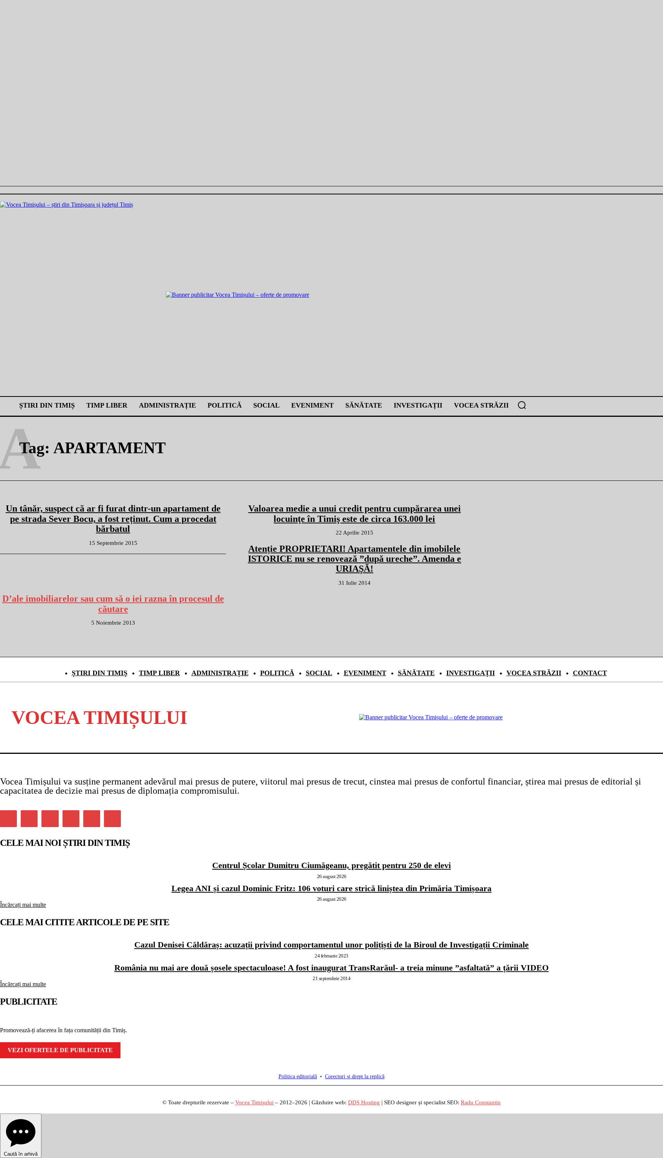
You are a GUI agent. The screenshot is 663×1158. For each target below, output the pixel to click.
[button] (522, 405)
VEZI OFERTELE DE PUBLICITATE (60, 1050)
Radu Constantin (481, 1102)
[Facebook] (8, 818)
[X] (91, 818)
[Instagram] (29, 818)
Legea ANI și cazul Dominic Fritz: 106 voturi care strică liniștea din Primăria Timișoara (331, 888)
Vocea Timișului (254, 1102)
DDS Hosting (364, 1102)
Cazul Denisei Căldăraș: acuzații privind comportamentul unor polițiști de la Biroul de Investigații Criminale (331, 944)
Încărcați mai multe (23, 904)
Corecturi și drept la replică (354, 1076)
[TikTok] (71, 818)
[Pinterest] (49, 818)
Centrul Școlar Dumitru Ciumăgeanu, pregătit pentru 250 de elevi (331, 865)
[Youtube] (112, 818)
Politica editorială (298, 1076)
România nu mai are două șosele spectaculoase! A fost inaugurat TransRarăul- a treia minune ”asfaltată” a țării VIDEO (331, 967)
